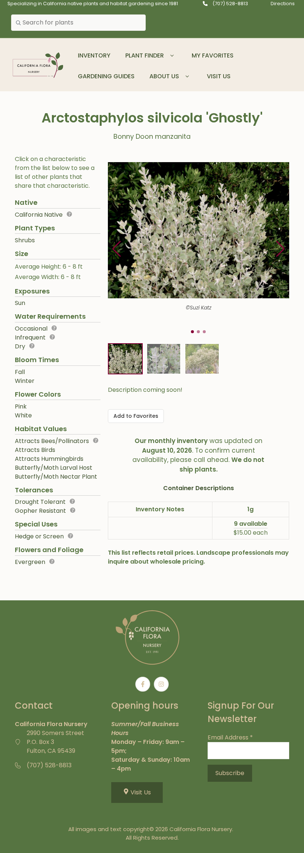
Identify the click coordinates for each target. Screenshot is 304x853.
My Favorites (213, 55)
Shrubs (25, 240)
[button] (172, 55)
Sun (20, 303)
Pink (21, 406)
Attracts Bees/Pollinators (52, 441)
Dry (20, 346)
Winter (24, 381)
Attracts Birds (35, 450)
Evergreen (30, 562)
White (23, 415)
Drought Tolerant (40, 502)
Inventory (94, 55)
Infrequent (30, 337)
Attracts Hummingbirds (49, 459)
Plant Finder (144, 55)
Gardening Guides (106, 76)
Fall (20, 372)
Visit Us (219, 76)
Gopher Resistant (40, 510)
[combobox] (78, 22)
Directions (283, 3)
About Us (164, 76)
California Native (39, 214)
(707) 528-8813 (230, 3)
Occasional (31, 328)
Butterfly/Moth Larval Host (53, 467)
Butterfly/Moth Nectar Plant (56, 476)
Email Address (230, 737)
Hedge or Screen (39, 536)
